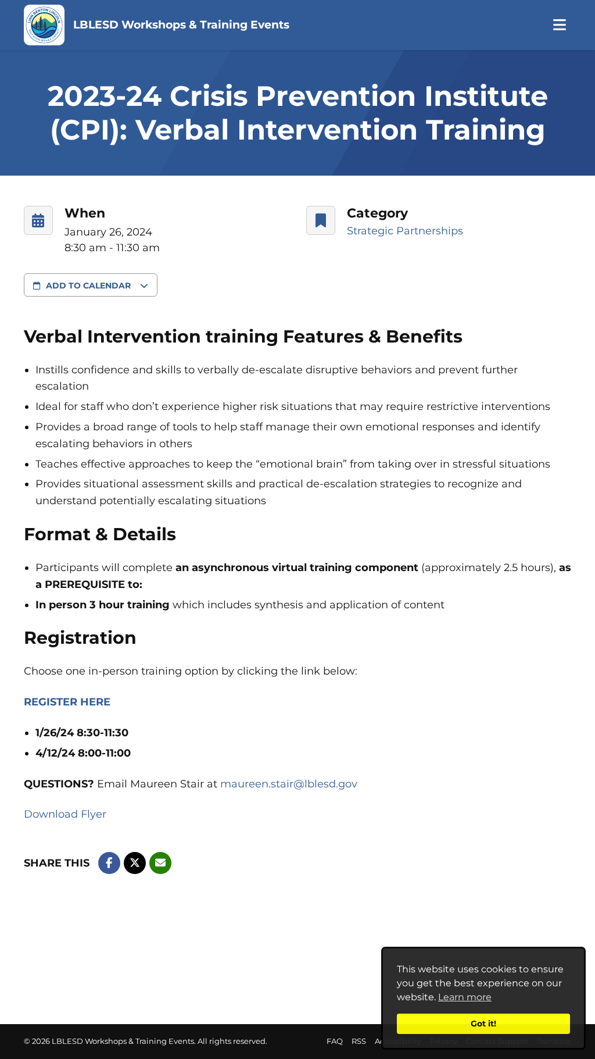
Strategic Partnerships (405, 230)
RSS (359, 1041)
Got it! (483, 1023)
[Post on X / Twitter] (135, 863)
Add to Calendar (88, 285)
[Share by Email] (160, 863)
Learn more (465, 997)
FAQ (335, 1041)
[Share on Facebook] (109, 863)
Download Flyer (65, 814)
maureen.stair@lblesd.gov (288, 784)
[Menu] (559, 25)
